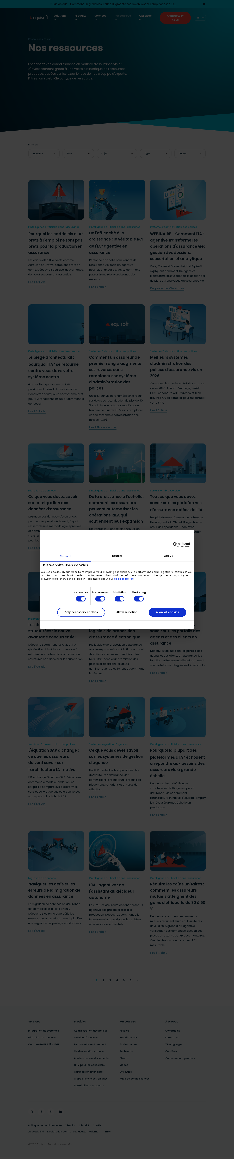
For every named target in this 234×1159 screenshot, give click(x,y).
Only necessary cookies (81, 612)
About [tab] (168, 556)
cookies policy (123, 579)
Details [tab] (117, 556)
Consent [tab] (66, 556)
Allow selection (126, 612)
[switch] (97, 598)
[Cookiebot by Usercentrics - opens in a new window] (175, 544)
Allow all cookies (167, 612)
